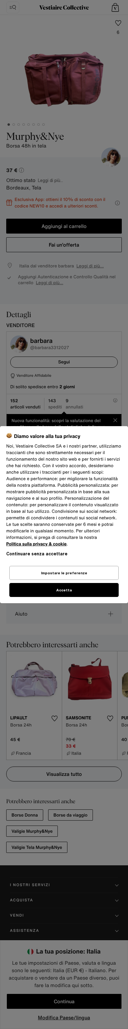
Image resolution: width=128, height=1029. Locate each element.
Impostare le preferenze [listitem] (64, 573)
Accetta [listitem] (64, 590)
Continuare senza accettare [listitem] (36, 553)
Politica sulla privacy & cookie (36, 544)
